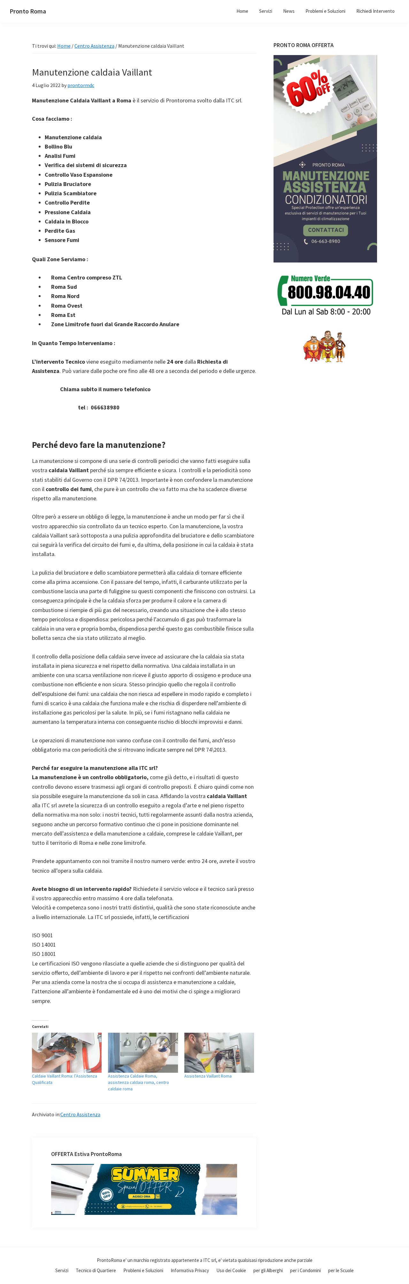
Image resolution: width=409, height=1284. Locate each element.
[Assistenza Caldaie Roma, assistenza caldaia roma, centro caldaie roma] (143, 1053)
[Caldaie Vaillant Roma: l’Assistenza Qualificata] (67, 1053)
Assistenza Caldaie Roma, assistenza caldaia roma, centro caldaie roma (138, 1082)
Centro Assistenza (80, 1114)
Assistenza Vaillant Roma (208, 1076)
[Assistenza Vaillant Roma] (219, 1053)
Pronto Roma (28, 11)
